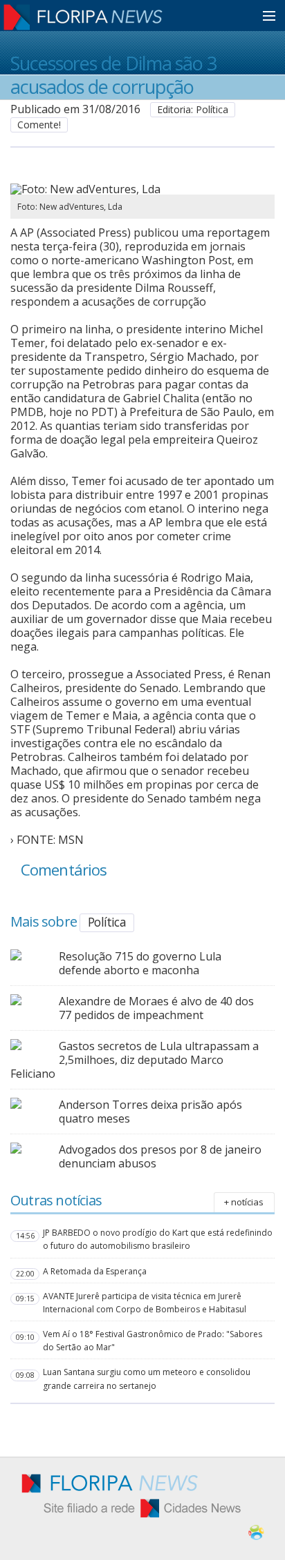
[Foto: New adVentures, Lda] (126, 189)
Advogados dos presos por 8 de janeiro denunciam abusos (160, 1156)
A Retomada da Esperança (95, 1271)
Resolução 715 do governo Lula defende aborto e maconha (140, 963)
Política (107, 922)
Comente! (39, 124)
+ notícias (244, 1202)
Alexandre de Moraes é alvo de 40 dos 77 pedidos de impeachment (156, 1008)
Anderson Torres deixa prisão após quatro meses (150, 1111)
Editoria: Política (192, 109)
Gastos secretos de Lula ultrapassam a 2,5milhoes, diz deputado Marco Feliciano (134, 1059)
